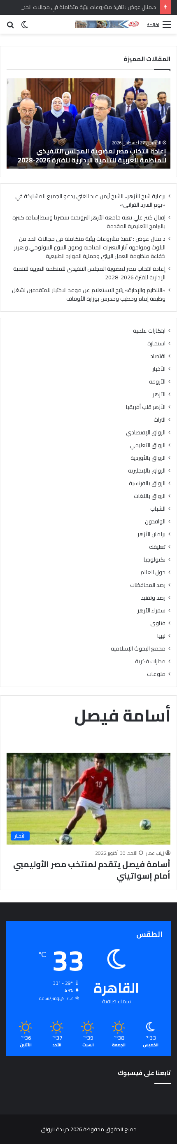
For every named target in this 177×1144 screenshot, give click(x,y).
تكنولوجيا (154, 559)
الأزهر (159, 394)
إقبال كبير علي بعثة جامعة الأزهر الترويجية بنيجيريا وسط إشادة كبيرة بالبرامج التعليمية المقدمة (88, 221)
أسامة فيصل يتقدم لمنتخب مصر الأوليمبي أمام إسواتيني (91, 869)
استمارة (156, 343)
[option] (88, 123)
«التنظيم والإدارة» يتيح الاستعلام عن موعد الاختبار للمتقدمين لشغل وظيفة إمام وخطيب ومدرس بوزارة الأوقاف (88, 294)
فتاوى (157, 623)
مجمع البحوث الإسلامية (138, 648)
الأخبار (158, 369)
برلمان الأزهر (151, 534)
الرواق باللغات (149, 496)
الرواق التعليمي (147, 445)
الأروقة (157, 381)
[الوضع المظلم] (25, 27)
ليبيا (161, 636)
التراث (159, 420)
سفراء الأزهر (151, 610)
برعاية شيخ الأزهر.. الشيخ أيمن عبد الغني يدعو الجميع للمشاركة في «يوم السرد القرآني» (90, 200)
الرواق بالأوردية (147, 458)
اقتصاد (157, 356)
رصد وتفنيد (153, 598)
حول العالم (152, 572)
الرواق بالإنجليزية (146, 470)
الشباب (157, 509)
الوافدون (155, 521)
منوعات (156, 674)
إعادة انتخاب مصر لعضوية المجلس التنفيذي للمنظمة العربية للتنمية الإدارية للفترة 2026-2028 (92, 155)
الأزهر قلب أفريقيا (145, 407)
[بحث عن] (10, 27)
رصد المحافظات (147, 585)
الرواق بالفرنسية (147, 483)
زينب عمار (155, 853)
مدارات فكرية (150, 661)
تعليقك (157, 547)
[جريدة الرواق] (108, 24)
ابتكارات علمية (149, 331)
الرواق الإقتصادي (145, 432)
